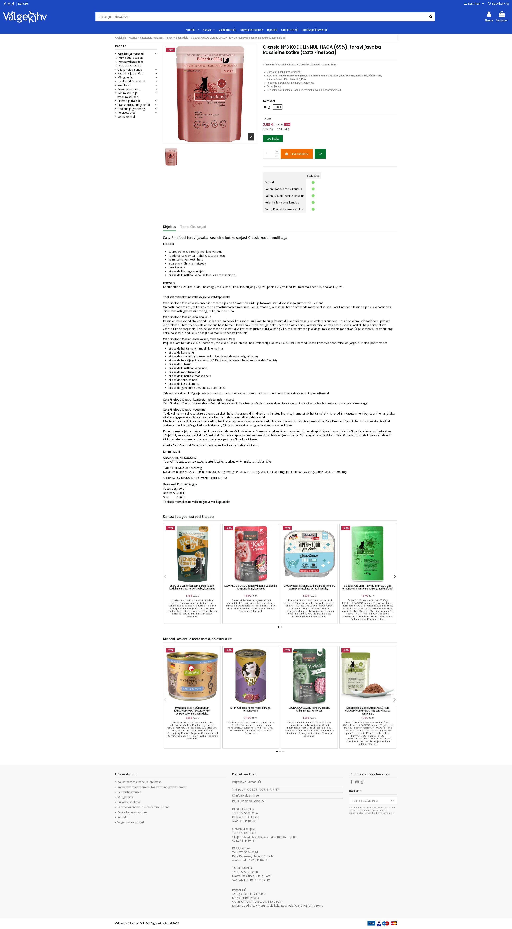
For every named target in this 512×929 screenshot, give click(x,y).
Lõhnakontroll (126, 116)
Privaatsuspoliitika (129, 802)
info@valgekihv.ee (247, 795)
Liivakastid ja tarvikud (131, 81)
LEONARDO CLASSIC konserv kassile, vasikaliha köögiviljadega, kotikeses (250, 587)
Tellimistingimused (129, 792)
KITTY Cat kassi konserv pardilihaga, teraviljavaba (250, 709)
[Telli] (392, 801)
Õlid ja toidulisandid (130, 69)
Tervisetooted (126, 112)
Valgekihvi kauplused (130, 822)
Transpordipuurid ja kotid (133, 105)
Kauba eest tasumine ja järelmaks (139, 782)
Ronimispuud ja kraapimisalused (127, 95)
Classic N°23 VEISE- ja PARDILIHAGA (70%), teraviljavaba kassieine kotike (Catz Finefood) (367, 587)
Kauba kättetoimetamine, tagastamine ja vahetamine (152, 787)
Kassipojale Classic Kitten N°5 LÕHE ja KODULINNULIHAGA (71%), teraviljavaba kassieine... (368, 710)
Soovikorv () (500, 3)
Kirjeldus (169, 227)
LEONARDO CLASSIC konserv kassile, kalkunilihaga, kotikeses (309, 709)
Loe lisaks (272, 138)
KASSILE (120, 46)
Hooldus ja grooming (131, 109)
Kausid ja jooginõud (130, 73)
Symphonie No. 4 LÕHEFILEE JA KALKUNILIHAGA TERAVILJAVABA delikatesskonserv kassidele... (192, 710)
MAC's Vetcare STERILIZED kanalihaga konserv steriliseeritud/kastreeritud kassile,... (309, 587)
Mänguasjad (125, 77)
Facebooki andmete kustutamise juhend (143, 807)
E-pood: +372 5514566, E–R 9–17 (257, 789)
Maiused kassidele (130, 65)
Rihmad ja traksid (128, 101)
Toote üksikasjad (193, 227)
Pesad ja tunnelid (128, 89)
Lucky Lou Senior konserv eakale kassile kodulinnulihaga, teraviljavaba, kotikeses (192, 587)
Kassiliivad (124, 85)
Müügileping (125, 797)
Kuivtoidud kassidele (131, 57)
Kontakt (23, 3)
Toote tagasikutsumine (132, 812)
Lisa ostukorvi (300, 154)
